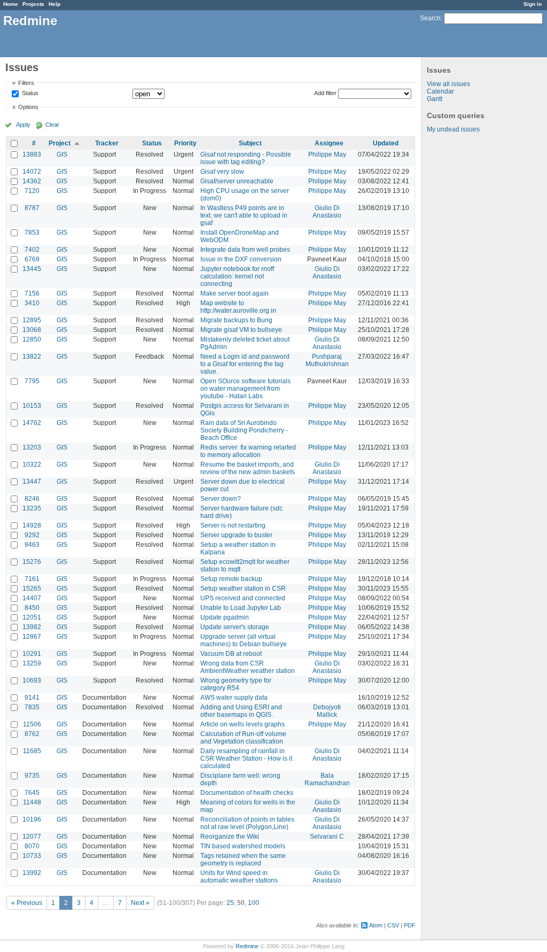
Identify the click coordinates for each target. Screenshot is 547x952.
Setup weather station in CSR (243, 588)
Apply (23, 124)
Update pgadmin (224, 617)
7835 (32, 707)
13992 (31, 873)
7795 (32, 381)
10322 (31, 464)
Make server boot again (234, 293)
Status (29, 93)
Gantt (434, 99)
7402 (32, 249)
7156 (32, 293)
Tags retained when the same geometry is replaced (243, 859)
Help (54, 4)
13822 (31, 356)
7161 (32, 579)
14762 (31, 423)
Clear (52, 124)
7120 (32, 191)
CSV (393, 925)
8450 (32, 608)
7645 (32, 792)
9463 (32, 544)
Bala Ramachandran (327, 779)
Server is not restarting (232, 525)
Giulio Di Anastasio (326, 211)
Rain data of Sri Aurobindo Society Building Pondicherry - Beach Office (244, 430)
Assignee (329, 143)
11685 (32, 751)
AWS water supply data (234, 697)
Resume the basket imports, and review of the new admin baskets (247, 468)
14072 (31, 171)
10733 (31, 856)
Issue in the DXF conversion (241, 259)
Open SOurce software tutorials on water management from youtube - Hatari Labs (245, 388)
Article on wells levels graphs (242, 724)
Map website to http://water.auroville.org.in (238, 306)
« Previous (26, 903)
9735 (32, 775)
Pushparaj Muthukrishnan (327, 360)
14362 (31, 181)
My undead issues (453, 129)
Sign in (532, 4)
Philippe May (327, 154)
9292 (32, 535)
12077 (31, 836)
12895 (31, 320)
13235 (31, 508)
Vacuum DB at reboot (231, 653)
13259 (31, 663)
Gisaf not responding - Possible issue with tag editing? (245, 158)
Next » (140, 903)
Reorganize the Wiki (229, 836)
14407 (31, 598)
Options (28, 107)
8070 (32, 846)
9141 (32, 697)
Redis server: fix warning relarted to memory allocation (248, 451)
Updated (385, 143)
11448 (32, 802)
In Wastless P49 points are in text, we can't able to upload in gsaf (243, 215)
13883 (31, 154)
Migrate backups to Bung (236, 320)
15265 (31, 588)
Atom (375, 925)
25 (230, 903)
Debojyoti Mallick (327, 710)
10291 (31, 653)
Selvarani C (327, 836)
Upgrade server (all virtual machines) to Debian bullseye (243, 640)
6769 (32, 259)
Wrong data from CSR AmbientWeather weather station (247, 667)
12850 (31, 339)
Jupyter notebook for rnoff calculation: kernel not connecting (237, 276)
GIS (62, 154)
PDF (410, 925)
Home (10, 4)
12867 (31, 636)
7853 (32, 232)
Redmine (247, 946)
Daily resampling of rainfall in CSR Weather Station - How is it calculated (246, 758)
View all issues (448, 84)
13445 (31, 269)
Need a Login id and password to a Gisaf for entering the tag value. (245, 364)
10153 (31, 405)
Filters (26, 83)
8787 (32, 208)
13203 (31, 447)
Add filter (325, 93)
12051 (31, 617)
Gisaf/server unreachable (237, 181)
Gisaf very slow (222, 171)
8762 (32, 734)
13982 (31, 627)
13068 (31, 330)
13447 (31, 481)
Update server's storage (234, 627)
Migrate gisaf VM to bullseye (241, 330)
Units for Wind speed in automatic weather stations (239, 876)
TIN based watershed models (242, 846)
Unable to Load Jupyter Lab (240, 608)
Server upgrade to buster (236, 535)
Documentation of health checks (246, 792)
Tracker (107, 143)
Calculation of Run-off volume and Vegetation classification (243, 737)
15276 (31, 562)
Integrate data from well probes (245, 249)
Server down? (220, 498)
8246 (32, 498)
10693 (31, 680)
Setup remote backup (231, 579)
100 (253, 903)
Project (60, 143)
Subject (250, 143)
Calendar (440, 91)
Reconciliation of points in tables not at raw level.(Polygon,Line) (247, 823)
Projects (33, 4)
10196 (31, 819)
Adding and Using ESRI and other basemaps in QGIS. (241, 710)
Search (430, 18)
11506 (32, 724)
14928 (31, 525)
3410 (32, 303)
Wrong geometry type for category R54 (235, 684)
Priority (185, 143)
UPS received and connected (242, 598)
